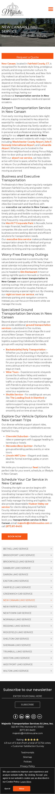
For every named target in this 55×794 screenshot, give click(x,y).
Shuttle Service (14, 394)
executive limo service (19, 239)
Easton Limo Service (27, 581)
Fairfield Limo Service (27, 587)
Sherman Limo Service (27, 645)
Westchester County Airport (28, 142)
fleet (35, 467)
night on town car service (20, 294)
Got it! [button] (7, 789)
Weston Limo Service (27, 658)
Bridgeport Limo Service (27, 555)
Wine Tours (12, 372)
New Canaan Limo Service (27, 600)
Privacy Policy (27, 766)
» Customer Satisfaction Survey (27, 746)
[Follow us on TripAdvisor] (39, 716)
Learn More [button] (25, 782)
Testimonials (27, 752)
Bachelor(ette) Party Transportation (26, 349)
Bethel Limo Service (27, 549)
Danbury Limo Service (27, 568)
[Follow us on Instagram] (33, 716)
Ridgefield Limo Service (27, 632)
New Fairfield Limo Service (27, 606)
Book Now (14, 536)
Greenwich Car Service (27, 594)
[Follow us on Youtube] (27, 716)
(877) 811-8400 (14, 526)
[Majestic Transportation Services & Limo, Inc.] (13, 9)
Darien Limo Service (27, 574)
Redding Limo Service (27, 626)
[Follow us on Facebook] (15, 716)
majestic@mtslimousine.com (33, 523)
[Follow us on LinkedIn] (21, 716)
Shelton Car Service (27, 639)
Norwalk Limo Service (27, 619)
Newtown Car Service (27, 613)
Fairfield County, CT (38, 63)
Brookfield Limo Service (27, 561)
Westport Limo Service (27, 664)
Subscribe (27, 704)
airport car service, (22, 158)
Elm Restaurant (29, 272)
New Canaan (9, 63)
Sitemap (27, 757)
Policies (28, 761)
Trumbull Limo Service (27, 651)
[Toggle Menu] (50, 9)
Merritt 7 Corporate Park (19, 223)
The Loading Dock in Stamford (27, 398)
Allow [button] (21, 789)
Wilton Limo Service (27, 671)
